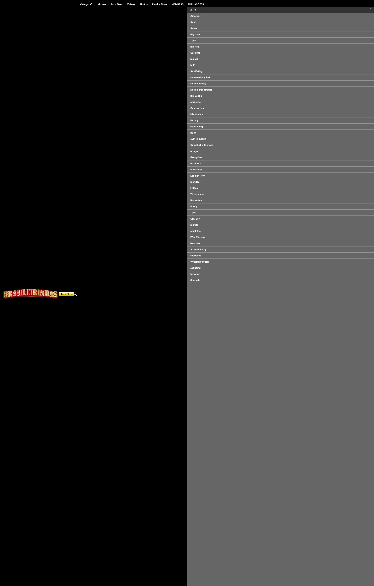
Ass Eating (196, 71)
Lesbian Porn (197, 175)
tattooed (195, 274)
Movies (102, 4)
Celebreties (197, 108)
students (195, 101)
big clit (194, 58)
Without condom (199, 261)
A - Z (193, 9)
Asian (193, 28)
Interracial (196, 169)
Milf (192, 65)
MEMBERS (177, 4)
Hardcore (195, 163)
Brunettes (196, 200)
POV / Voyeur (198, 237)
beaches (195, 243)
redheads (195, 255)
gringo (194, 151)
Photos (144, 4)
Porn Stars (117, 4)
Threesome (197, 194)
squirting (195, 267)
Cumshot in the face (201, 145)
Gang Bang (196, 126)
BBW (193, 132)
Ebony (194, 206)
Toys (193, 40)
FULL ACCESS (196, 4)
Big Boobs (196, 95)
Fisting (194, 120)
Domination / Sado (200, 77)
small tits (195, 231)
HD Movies (196, 114)
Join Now (66, 294)
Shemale (195, 280)
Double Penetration (201, 89)
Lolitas (194, 188)
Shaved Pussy (198, 249)
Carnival (195, 52)
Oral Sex (195, 218)
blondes (195, 181)
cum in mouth (198, 138)
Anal (192, 22)
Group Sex (196, 157)
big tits (194, 224)
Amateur (195, 15)
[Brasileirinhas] (30, 294)
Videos (131, 4)
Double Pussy (198, 83)
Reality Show (159, 4)
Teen (193, 212)
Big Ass (194, 46)
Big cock (195, 34)
